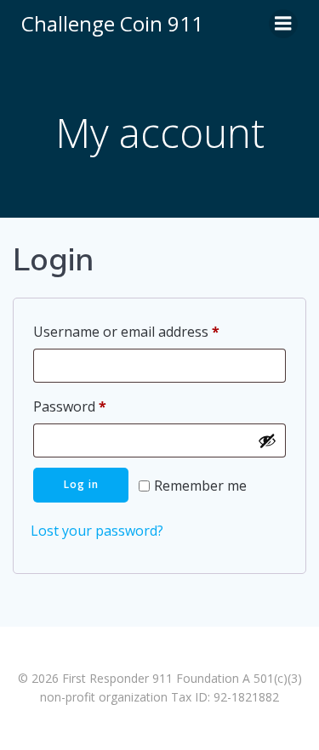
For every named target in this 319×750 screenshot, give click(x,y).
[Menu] (283, 23)
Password (97, 406)
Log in (81, 484)
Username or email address (154, 331)
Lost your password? (97, 530)
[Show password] (267, 440)
